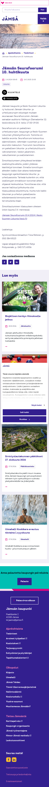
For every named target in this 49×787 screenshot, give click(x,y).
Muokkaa (23, 419)
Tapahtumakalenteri (17, 658)
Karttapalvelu (14, 721)
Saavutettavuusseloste (17, 768)
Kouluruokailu (14, 697)
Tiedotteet (29, 53)
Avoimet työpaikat (16, 639)
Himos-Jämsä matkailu (18, 736)
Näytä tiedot (37, 405)
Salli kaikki (24, 412)
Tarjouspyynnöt (14, 648)
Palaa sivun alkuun (25, 601)
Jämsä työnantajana (16, 731)
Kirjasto (10, 673)
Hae (42, 10)
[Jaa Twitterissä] (10, 262)
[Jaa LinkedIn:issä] (16, 262)
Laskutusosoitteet (15, 741)
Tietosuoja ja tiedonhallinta (18, 775)
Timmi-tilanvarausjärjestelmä (21, 687)
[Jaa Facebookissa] (4, 262)
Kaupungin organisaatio (18, 726)
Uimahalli (10, 678)
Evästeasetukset (14, 781)
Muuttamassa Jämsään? (18, 707)
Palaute (25, 582)
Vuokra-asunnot (14, 702)
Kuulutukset (13, 644)
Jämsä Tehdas (13, 682)
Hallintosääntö (13, 692)
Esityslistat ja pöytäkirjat (19, 653)
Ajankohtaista (14, 53)
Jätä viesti (8, 3)
